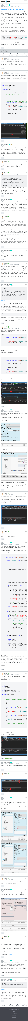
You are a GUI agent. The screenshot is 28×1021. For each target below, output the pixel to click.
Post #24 (3, 989)
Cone (5, 172)
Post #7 (3, 300)
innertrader (7, 199)
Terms (14, 1011)
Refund (14, 1017)
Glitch (5, 58)
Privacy (14, 1015)
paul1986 (6, 5)
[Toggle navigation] (25, 1)
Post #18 (10, 954)
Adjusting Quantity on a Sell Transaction (13, 9)
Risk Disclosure (14, 1013)
